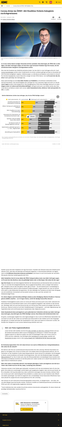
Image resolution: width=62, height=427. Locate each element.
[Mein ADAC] (43, 2)
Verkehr (8, 6)
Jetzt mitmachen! (26, 409)
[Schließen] (45, 403)
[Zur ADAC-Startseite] (4, 2)
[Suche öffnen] (40, 2)
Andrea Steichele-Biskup (9, 19)
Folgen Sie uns (6, 425)
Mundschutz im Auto (10, 338)
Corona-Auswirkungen (7, 72)
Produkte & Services (7, 420)
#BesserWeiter (5, 357)
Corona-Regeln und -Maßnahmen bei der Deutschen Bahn (40, 338)
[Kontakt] (46, 2)
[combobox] (29, 2)
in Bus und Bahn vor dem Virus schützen (39, 331)
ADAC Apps (5, 414)
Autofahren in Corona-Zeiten (39, 336)
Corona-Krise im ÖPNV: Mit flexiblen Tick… (23, 6)
